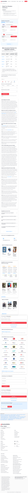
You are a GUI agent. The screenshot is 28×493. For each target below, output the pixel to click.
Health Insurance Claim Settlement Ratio (17, 459)
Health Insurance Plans (15, 456)
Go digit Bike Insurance (10, 419)
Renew (17, 1)
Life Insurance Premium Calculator (4, 472)
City (2, 87)
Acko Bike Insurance (22, 417)
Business (2, 437)
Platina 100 (3, 59)
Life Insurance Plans (3, 470)
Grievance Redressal (16, 432)
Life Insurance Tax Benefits (4, 471)
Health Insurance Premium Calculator (17, 461)
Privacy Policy (15, 431)
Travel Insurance (2, 438)
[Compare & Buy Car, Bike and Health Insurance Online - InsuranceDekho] (4, 1)
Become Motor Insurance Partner (16, 466)
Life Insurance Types (3, 466)
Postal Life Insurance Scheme (4, 465)
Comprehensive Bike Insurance (4, 416)
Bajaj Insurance (4, 313)
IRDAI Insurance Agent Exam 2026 (16, 470)
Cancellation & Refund (16, 436)
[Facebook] (1, 426)
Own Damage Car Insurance (4, 460)
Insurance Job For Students (16, 472)
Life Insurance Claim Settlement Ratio (5, 467)
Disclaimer (2, 445)
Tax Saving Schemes (3, 439)
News (22, 1)
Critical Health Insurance (15, 460)
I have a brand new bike (13, 326)
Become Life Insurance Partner (16, 468)
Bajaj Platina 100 (9, 308)
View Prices (13, 26)
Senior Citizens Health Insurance (16, 463)
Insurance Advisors (13, 1)
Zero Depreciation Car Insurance (4, 458)
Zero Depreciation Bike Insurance (12, 416)
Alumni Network (2, 448)
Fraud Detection (16, 433)
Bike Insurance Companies (12, 415)
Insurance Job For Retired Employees (17, 473)
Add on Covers (18, 415)
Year (2, 91)
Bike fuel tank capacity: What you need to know (9, 289)
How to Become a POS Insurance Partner (17, 469)
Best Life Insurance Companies (4, 469)
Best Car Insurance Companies (4, 462)
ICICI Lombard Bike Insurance (4, 418)
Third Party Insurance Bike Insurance (21, 416)
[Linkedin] (4, 426)
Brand (3, 79)
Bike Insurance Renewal (13, 414)
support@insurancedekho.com (6, 427)
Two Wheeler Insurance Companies (8, 371)
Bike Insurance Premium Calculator (14, 255)
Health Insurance (2, 433)
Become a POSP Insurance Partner (16, 465)
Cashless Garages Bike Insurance (5, 417)
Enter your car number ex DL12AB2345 (6, 320)
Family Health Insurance (15, 462)
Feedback (2, 443)
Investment (2, 436)
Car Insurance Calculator (4, 457)
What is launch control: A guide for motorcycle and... (15, 289)
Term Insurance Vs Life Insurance (4, 468)
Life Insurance (2, 434)
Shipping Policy (16, 434)
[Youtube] (2, 426)
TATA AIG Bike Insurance (18, 418)
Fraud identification (3, 444)
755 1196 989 (3, 428)
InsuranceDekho (4, 125)
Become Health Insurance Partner (16, 467)
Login (26, 1)
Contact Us (2, 442)
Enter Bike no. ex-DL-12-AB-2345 (5, 406)
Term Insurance (2, 435)
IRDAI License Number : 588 (19, 477)
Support (20, 1)
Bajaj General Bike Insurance (11, 418)
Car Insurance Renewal (3, 456)
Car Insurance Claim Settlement (4, 461)
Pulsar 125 (3, 61)
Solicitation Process (3, 447)
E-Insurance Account (16, 437)
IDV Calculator (2, 459)
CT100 (2, 66)
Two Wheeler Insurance (7, 331)
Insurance (9, 1)
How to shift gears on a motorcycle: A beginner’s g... (4, 289)
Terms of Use (15, 435)
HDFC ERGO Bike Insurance (4, 419)
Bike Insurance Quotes (9, 254)
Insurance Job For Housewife (16, 471)
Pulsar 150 (3, 56)
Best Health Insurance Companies (17, 457)
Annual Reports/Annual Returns (4, 446)
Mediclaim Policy (15, 458)
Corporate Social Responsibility (4, 450)
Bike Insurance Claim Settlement (4, 415)
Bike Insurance (4, 254)
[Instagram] (3, 426)
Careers (1, 449)
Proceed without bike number (13, 398)
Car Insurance (2, 431)
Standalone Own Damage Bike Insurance (14, 417)
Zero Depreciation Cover (6, 240)
